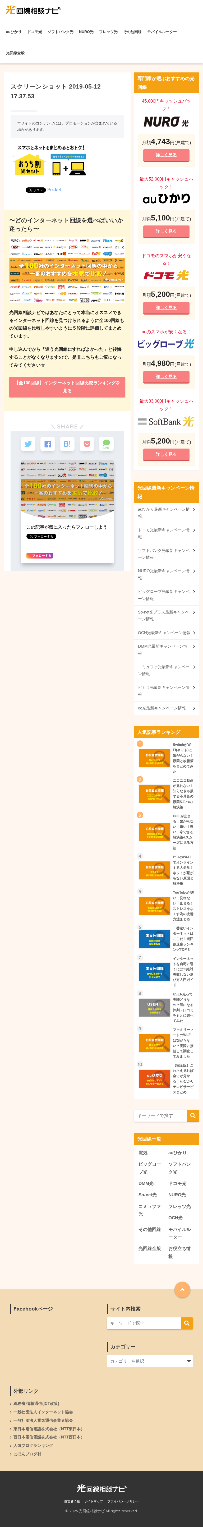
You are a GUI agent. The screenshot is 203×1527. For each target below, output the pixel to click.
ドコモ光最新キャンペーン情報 (164, 533)
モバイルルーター (162, 32)
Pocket (54, 189)
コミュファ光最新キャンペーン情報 (164, 670)
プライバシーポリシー (123, 1501)
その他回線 (132, 32)
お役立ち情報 (179, 1252)
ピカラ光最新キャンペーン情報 (164, 690)
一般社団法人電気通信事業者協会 (43, 1420)
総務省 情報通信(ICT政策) (36, 1403)
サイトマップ (93, 1501)
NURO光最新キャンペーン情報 (164, 574)
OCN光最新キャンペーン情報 (164, 632)
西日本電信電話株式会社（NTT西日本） (49, 1437)
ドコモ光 (34, 32)
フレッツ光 (108, 32)
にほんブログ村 (27, 1454)
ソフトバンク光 (60, 32)
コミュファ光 (150, 1210)
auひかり (14, 32)
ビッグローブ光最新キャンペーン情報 (164, 595)
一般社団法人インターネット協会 (43, 1412)
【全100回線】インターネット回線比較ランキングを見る (67, 386)
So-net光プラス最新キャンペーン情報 (163, 615)
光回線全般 (15, 53)
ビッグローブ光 (150, 1168)
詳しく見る (166, 155)
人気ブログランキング (33, 1445)
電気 (143, 1152)
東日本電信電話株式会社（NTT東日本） (49, 1429)
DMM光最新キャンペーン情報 (162, 649)
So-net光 (148, 1194)
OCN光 (175, 1217)
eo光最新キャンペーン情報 (162, 708)
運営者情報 (72, 1501)
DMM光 (146, 1183)
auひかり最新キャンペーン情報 (164, 512)
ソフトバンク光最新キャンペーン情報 (164, 554)
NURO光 (86, 32)
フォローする (41, 555)
